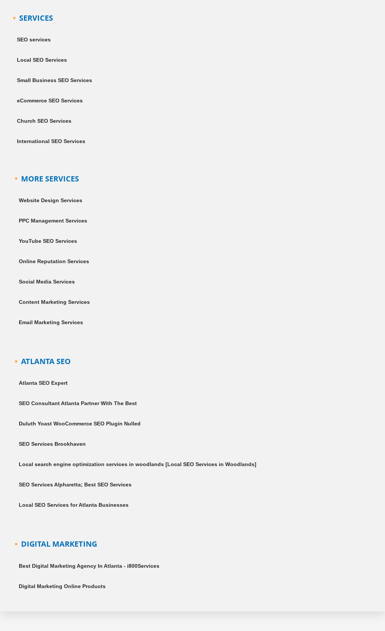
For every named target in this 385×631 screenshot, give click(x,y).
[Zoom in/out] (7, 617)
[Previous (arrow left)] (7, 627)
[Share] (40, 617)
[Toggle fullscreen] (24, 617)
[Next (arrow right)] (24, 627)
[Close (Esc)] (57, 617)
